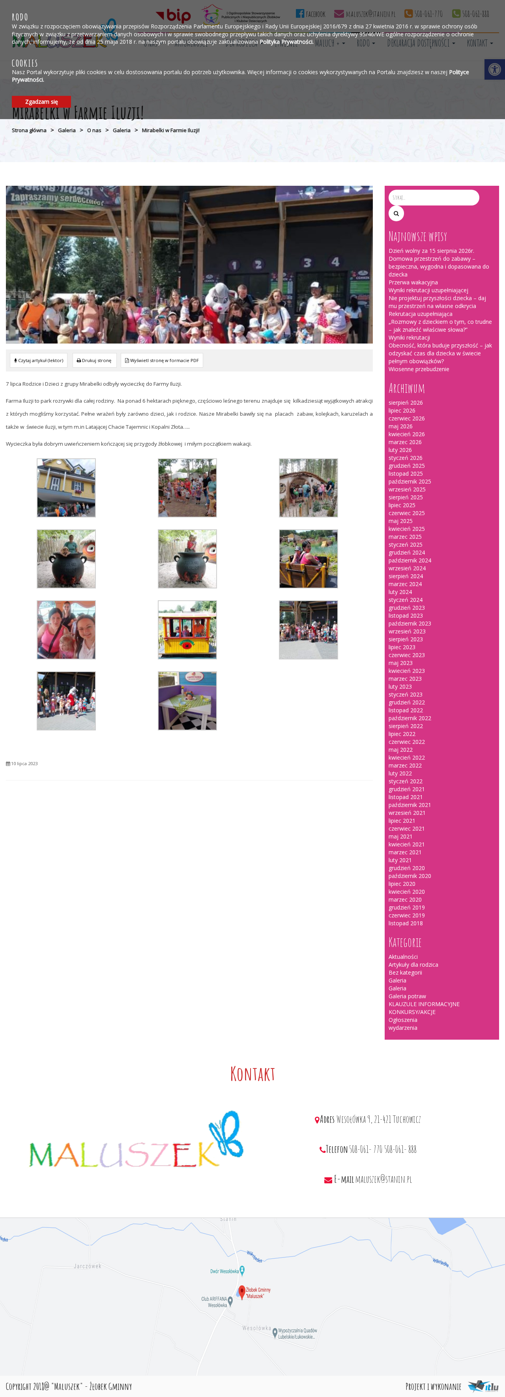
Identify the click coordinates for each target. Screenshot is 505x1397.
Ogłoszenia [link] (403, 1019)
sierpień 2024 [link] (406, 576)
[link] (95, 360)
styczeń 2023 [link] (406, 694)
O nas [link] (94, 130)
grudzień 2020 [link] (407, 868)
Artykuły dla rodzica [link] (413, 964)
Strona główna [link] (29, 130)
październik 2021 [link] (410, 805)
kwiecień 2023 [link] (407, 670)
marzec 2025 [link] (405, 536)
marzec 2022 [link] (405, 765)
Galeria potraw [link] (407, 996)
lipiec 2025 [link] (402, 505)
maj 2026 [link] (401, 426)
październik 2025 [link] (410, 481)
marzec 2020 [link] (405, 899)
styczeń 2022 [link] (406, 781)
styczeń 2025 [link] (406, 544)
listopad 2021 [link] (406, 797)
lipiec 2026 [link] (402, 410)
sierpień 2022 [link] (406, 726)
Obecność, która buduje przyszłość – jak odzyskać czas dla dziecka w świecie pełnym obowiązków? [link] (440, 353)
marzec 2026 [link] (405, 442)
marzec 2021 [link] (405, 852)
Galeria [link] (67, 130)
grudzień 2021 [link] (407, 789)
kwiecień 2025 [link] (407, 528)
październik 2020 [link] (410, 876)
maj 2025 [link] (401, 521)
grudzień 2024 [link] (407, 552)
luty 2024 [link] (400, 592)
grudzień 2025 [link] (407, 465)
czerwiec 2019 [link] (407, 915)
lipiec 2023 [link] (402, 647)
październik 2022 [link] (410, 718)
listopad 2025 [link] (406, 473)
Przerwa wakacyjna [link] (413, 282)
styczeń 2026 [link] (406, 457)
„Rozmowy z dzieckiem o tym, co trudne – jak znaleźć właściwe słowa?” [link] (440, 325)
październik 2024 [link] (410, 560)
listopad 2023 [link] (406, 615)
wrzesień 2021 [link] (407, 812)
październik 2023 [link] (410, 623)
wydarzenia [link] (403, 1027)
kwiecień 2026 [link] (407, 434)
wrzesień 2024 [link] (407, 568)
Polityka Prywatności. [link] (287, 41)
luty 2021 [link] (400, 860)
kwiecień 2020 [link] (407, 891)
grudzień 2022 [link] (407, 702)
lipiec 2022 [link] (402, 734)
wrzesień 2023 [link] (407, 631)
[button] (396, 213)
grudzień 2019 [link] (407, 907)
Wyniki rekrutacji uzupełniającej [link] (428, 290)
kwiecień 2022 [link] (407, 757)
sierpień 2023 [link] (406, 639)
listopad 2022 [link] (406, 710)
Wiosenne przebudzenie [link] (419, 369)
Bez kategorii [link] (405, 972)
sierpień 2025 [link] (406, 497)
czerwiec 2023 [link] (407, 655)
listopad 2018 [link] (406, 923)
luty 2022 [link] (400, 773)
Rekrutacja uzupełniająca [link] (421, 314)
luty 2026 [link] (400, 450)
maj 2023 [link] (401, 663)
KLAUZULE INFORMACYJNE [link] (424, 1004)
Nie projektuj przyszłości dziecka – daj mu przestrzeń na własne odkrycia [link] (437, 302)
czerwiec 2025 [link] (407, 513)
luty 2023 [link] (400, 686)
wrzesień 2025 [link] (407, 489)
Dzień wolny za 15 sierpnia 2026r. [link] (431, 250)
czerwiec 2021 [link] (407, 828)
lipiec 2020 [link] (402, 883)
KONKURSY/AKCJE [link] (412, 1012)
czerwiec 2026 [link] (407, 418)
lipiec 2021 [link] (402, 820)
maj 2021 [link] (401, 836)
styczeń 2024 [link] (406, 599)
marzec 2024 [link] (405, 584)
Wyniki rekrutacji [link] (409, 337)
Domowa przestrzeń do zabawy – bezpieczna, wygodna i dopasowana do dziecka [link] (439, 266)
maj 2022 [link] (401, 749)
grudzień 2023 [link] (407, 607)
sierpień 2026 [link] (406, 402)
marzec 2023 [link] (405, 678)
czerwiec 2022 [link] (407, 741)
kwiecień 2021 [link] (407, 844)
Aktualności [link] (403, 956)
